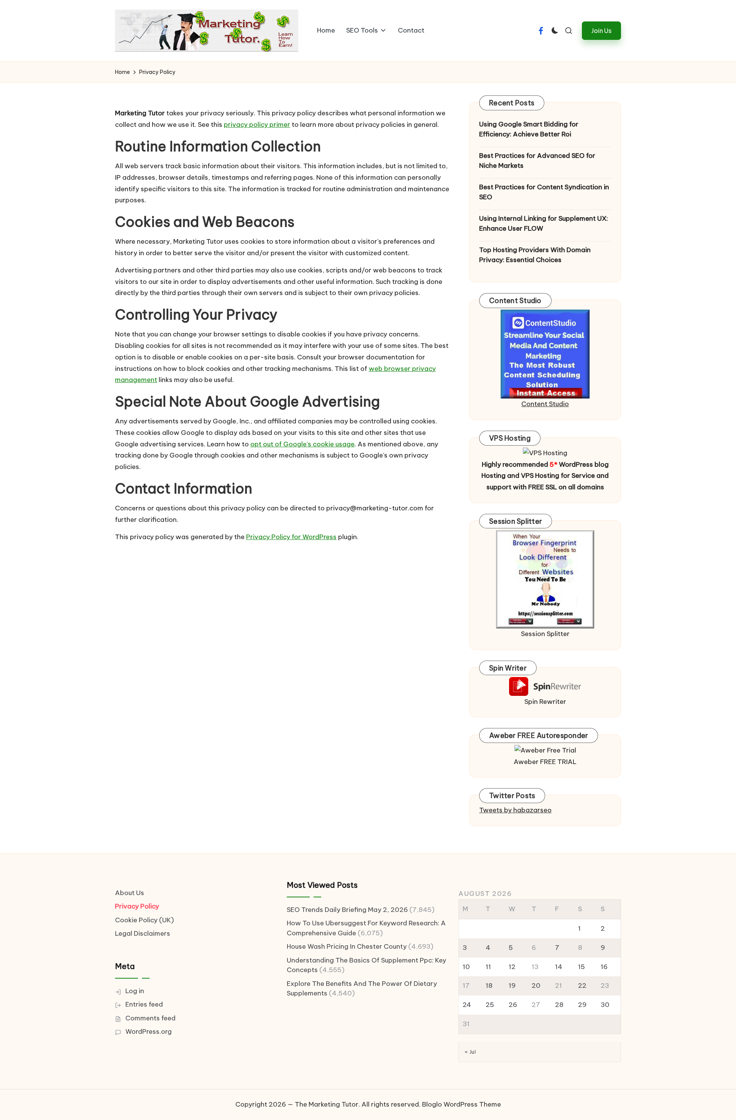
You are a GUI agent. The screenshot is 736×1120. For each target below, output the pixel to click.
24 (467, 1004)
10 (466, 967)
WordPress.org (148, 1031)
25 (490, 1004)
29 (582, 1004)
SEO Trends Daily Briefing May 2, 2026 (347, 909)
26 (513, 1004)
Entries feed (144, 1004)
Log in (134, 991)
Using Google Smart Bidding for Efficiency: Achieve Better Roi (528, 129)
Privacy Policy (137, 906)
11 (488, 967)
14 (558, 967)
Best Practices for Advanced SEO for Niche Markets (537, 160)
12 (512, 967)
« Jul (470, 1052)
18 (489, 985)
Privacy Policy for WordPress (291, 537)
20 (536, 985)
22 (582, 985)
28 (559, 1004)
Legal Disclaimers (142, 933)
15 (581, 967)
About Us (129, 893)
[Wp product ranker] (545, 578)
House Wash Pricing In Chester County (347, 946)
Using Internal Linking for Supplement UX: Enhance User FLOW (543, 223)
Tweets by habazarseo (515, 810)
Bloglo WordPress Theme (461, 1104)
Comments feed (150, 1018)
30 (605, 1004)
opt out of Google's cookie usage (302, 444)
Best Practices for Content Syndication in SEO (544, 192)
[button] (601, 30)
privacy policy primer (257, 124)
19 (512, 985)
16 (604, 967)
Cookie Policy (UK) (144, 920)
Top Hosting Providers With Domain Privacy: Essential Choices (535, 255)
